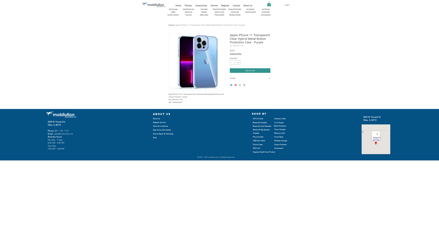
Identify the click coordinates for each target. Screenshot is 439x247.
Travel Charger (219, 15)
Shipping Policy (235, 54)
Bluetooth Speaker (235, 9)
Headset (204, 12)
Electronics (188, 12)
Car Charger (250, 9)
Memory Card (219, 12)
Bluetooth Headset (219, 9)
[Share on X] (244, 85)
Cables (173, 12)
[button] (269, 4)
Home (171, 25)
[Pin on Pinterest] (235, 85)
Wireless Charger (235, 15)
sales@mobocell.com (63, 134)
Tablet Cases (204, 15)
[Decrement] (231, 62)
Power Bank (266, 12)
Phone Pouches (250, 12)
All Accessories (266, 15)
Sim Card (189, 15)
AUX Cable (204, 9)
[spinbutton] (235, 62)
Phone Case (235, 12)
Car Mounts (266, 9)
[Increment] (238, 62)
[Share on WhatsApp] (240, 85)
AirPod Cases (173, 9)
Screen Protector (173, 15)
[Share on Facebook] (231, 85)
